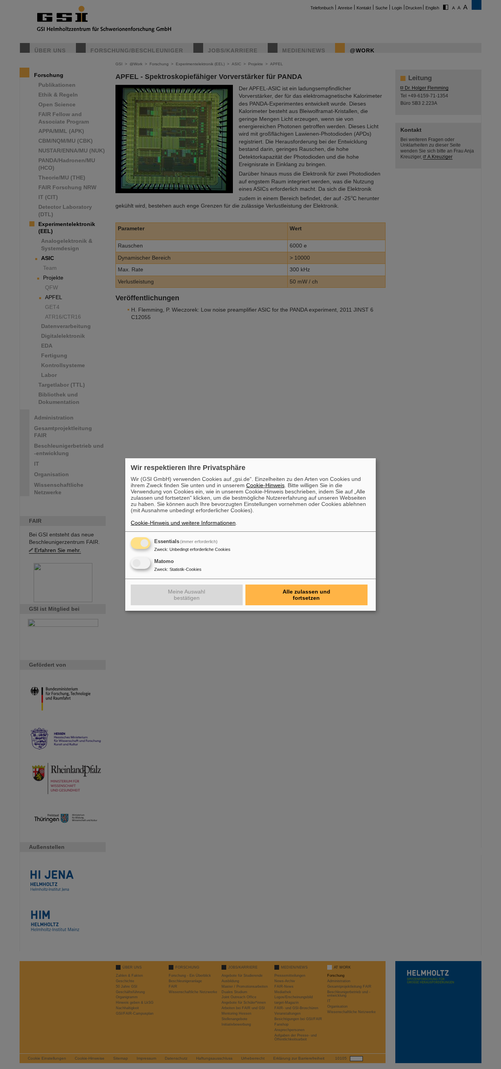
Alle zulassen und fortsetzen (306, 594)
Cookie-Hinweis (265, 485)
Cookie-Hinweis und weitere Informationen (183, 523)
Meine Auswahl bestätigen (186, 594)
